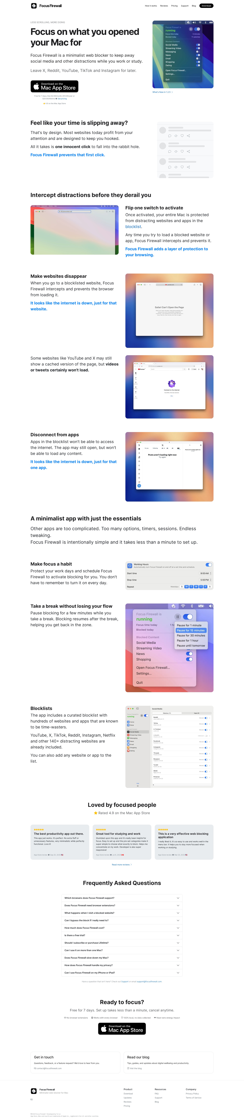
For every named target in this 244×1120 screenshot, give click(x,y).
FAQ (157, 1093)
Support (185, 6)
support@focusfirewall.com (149, 981)
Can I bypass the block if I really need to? (87, 920)
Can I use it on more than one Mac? (84, 950)
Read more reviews (121, 864)
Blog (194, 6)
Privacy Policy (192, 1093)
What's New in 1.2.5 (161, 92)
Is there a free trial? (75, 935)
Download (206, 6)
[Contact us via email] (31, 1099)
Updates (128, 1097)
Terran (58, 1114)
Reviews (164, 6)
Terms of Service (193, 1097)
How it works (151, 6)
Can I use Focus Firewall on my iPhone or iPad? (90, 972)
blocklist (133, 226)
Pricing (174, 6)
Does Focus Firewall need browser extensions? (90, 905)
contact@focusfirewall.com (49, 1068)
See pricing (62, 99)
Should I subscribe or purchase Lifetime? (87, 942)
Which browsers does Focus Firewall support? (89, 898)
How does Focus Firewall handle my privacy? (89, 965)
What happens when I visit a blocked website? (89, 912)
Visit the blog (135, 1068)
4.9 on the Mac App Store (55, 103)
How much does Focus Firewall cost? (84, 927)
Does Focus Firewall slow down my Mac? (87, 957)
